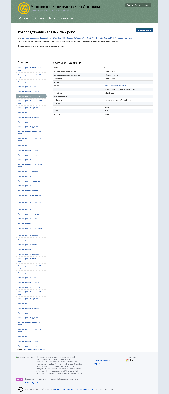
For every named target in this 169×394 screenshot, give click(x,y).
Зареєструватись (142, 5)
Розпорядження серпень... (29, 108)
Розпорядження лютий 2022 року (29, 76)
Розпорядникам (66, 18)
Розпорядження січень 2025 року (29, 260)
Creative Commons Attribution (34, 349)
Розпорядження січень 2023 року (29, 132)
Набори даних (24, 18)
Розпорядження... (25, 82)
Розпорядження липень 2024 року (30, 229)
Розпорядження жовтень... (29, 117)
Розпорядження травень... (29, 91)
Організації (40, 18)
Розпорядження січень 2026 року (29, 323)
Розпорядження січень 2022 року (29, 69)
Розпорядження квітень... (28, 86)
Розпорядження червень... (29, 96)
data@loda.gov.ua (31, 382)
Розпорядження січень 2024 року (29, 196)
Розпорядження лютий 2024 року (29, 203)
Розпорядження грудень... (29, 127)
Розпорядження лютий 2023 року (29, 139)
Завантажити (145, 30)
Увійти (130, 5)
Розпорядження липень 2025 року (30, 293)
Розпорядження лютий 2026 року (29, 330)
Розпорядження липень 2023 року (30, 165)
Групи (52, 18)
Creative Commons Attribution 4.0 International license (74, 389)
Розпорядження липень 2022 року (30, 102)
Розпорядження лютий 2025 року (29, 267)
